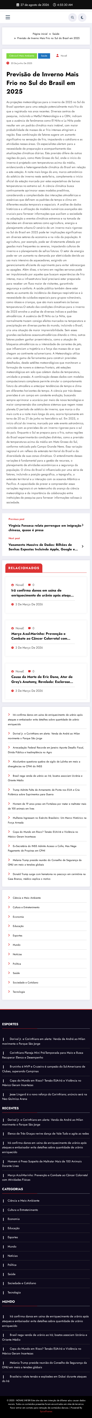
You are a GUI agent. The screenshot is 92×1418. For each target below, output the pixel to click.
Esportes (17, 936)
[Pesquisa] (72, 17)
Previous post (16, 519)
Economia (18, 917)
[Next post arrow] (82, 546)
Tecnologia (19, 992)
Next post (14, 538)
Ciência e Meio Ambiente (21, 55)
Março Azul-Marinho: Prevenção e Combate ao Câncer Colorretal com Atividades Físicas (39, 636)
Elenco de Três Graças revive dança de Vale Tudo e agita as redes (48, 1134)
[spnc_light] (82, 17)
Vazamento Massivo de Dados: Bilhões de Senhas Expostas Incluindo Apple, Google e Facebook (42, 547)
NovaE (64, 55)
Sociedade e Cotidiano (25, 982)
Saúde (44, 55)
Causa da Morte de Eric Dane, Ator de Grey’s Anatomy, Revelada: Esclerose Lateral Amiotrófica (42, 679)
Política (17, 964)
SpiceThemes (46, 1411)
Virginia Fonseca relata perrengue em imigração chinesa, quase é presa (45, 527)
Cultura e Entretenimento (26, 907)
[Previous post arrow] (82, 525)
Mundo (17, 945)
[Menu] (8, 17)
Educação (18, 926)
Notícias (17, 954)
